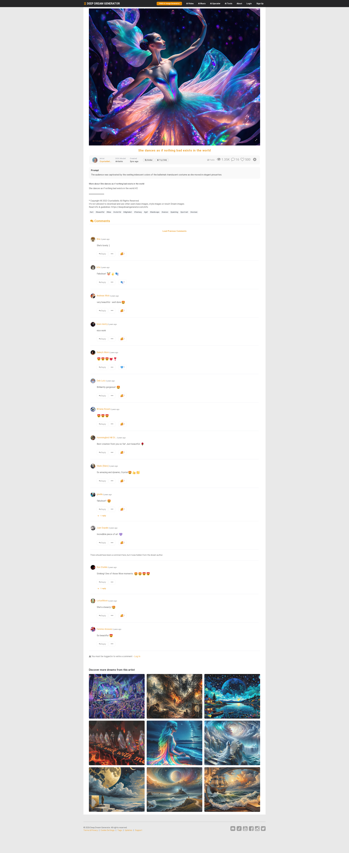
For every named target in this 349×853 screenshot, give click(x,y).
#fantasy (138, 212)
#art (91, 212)
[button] (103, 515)
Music (202, 3)
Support (138, 830)
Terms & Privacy (90, 830)
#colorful (117, 212)
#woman (193, 212)
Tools (228, 3)
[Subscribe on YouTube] (245, 828)
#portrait (184, 212)
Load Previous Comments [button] (174, 231)
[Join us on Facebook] (251, 828)
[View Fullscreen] (256, 140)
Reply (103, 254)
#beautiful (100, 212)
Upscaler (215, 3)
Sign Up (259, 3)
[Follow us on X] (263, 828)
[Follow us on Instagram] (257, 828)
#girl (146, 212)
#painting (174, 212)
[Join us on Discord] (232, 828)
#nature (165, 212)
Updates (128, 830)
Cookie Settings (108, 830)
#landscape (154, 212)
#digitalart (127, 212)
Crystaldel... (105, 161)
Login (249, 3)
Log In (137, 656)
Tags (119, 830)
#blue (109, 212)
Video (190, 3)
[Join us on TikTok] (239, 828)
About (239, 3)
